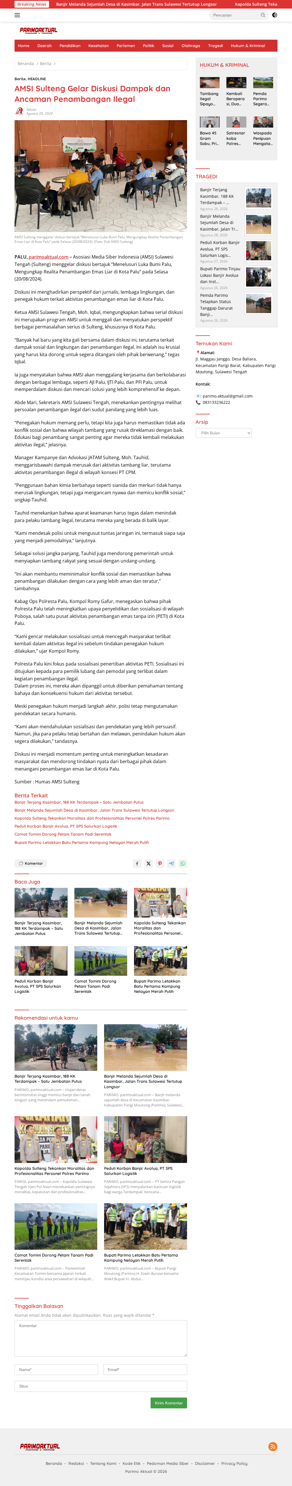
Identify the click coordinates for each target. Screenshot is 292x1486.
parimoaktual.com (48, 257)
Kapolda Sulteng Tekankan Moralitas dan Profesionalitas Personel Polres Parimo (92, 818)
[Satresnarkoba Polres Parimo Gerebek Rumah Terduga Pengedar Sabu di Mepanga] (236, 122)
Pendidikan (70, 45)
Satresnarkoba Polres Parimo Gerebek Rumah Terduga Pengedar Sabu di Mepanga (235, 138)
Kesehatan (98, 45)
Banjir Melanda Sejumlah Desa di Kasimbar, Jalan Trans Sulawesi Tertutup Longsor (101, 4)
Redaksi (76, 1463)
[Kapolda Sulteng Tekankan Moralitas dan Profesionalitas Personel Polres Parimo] (160, 903)
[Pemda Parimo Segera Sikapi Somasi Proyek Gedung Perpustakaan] (263, 82)
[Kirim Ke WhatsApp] (183, 863)
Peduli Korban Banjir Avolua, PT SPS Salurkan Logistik (66, 826)
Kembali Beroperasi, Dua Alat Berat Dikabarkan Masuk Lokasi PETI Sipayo (236, 99)
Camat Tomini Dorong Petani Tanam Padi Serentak (63, 834)
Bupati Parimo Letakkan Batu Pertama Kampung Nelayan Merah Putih (82, 842)
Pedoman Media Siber (168, 1463)
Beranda (54, 1463)
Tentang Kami (103, 1463)
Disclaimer (205, 1463)
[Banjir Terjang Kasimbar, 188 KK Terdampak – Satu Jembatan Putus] (41, 903)
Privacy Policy (234, 1463)
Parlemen (126, 45)
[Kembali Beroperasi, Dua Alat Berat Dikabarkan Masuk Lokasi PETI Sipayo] (236, 82)
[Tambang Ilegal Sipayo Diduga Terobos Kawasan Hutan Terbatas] (210, 82)
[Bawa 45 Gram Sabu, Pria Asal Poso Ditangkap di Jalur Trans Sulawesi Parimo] (210, 122)
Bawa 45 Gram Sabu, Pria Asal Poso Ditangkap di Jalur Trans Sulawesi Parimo (209, 138)
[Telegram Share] (171, 863)
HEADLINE (37, 78)
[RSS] (272, 1447)
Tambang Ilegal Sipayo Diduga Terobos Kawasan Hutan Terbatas (209, 99)
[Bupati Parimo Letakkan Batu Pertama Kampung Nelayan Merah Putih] (160, 961)
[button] (263, 14)
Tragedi (215, 45)
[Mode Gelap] (274, 15)
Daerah (44, 45)
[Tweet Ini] (148, 863)
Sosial (168, 45)
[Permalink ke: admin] (19, 111)
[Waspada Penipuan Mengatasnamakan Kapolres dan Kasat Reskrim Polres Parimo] (263, 122)
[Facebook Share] (137, 863)
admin (31, 109)
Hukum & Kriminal (248, 45)
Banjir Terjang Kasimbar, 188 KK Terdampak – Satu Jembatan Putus (79, 802)
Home (23, 45)
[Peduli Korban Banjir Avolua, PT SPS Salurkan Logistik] (41, 961)
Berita (20, 78)
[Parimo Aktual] (39, 30)
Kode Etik (132, 1463)
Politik (148, 45)
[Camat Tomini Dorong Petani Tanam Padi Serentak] (100, 961)
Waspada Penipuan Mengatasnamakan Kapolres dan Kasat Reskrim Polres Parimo (263, 138)
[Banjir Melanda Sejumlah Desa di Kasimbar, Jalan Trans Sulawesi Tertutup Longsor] (100, 903)
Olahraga (191, 45)
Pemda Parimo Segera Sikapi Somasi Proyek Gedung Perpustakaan (263, 99)
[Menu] (18, 15)
